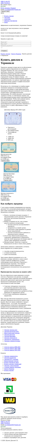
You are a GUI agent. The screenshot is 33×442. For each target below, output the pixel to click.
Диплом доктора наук (10, 330)
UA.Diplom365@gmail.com (13, 9)
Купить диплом (9, 16)
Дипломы (7, 17)
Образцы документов (10, 20)
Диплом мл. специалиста (11, 339)
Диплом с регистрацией (11, 365)
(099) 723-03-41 (5, 3)
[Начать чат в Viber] (1, 6)
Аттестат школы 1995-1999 (12, 348)
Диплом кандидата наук (11, 331)
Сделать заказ (5, 11)
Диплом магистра (9, 334)
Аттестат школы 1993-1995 (12, 350)
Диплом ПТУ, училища (11, 359)
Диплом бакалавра (9, 336)
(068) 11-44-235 (5, 1)
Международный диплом (11, 333)
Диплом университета (11, 356)
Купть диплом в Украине (8, 8)
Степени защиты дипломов (12, 367)
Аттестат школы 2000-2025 (12, 347)
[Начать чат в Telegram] (5, 6)
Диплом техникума (10, 357)
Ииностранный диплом (11, 361)
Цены (6, 22)
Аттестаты (7, 19)
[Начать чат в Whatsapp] (3, 6)
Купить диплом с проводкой (12, 364)
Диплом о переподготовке (12, 341)
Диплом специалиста (10, 338)
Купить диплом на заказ (11, 362)
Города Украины (9, 369)
